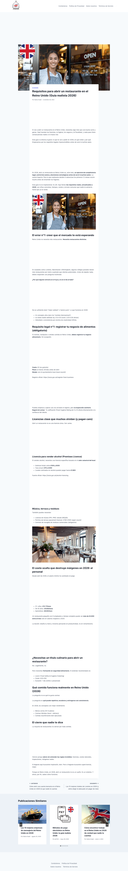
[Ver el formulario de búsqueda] (116, 6)
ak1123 (57, 839)
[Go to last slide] (21, 824)
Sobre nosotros (91, 6)
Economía (35, 88)
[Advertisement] (64, 31)
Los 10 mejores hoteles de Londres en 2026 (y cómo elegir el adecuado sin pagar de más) (82, 786)
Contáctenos (63, 6)
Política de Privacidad (76, 6)
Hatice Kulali (37, 99)
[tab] (60, 845)
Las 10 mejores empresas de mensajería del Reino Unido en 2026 (31, 830)
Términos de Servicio (106, 6)
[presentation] (32, 814)
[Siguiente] (107, 824)
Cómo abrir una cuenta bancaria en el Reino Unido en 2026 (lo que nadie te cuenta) (44, 786)
